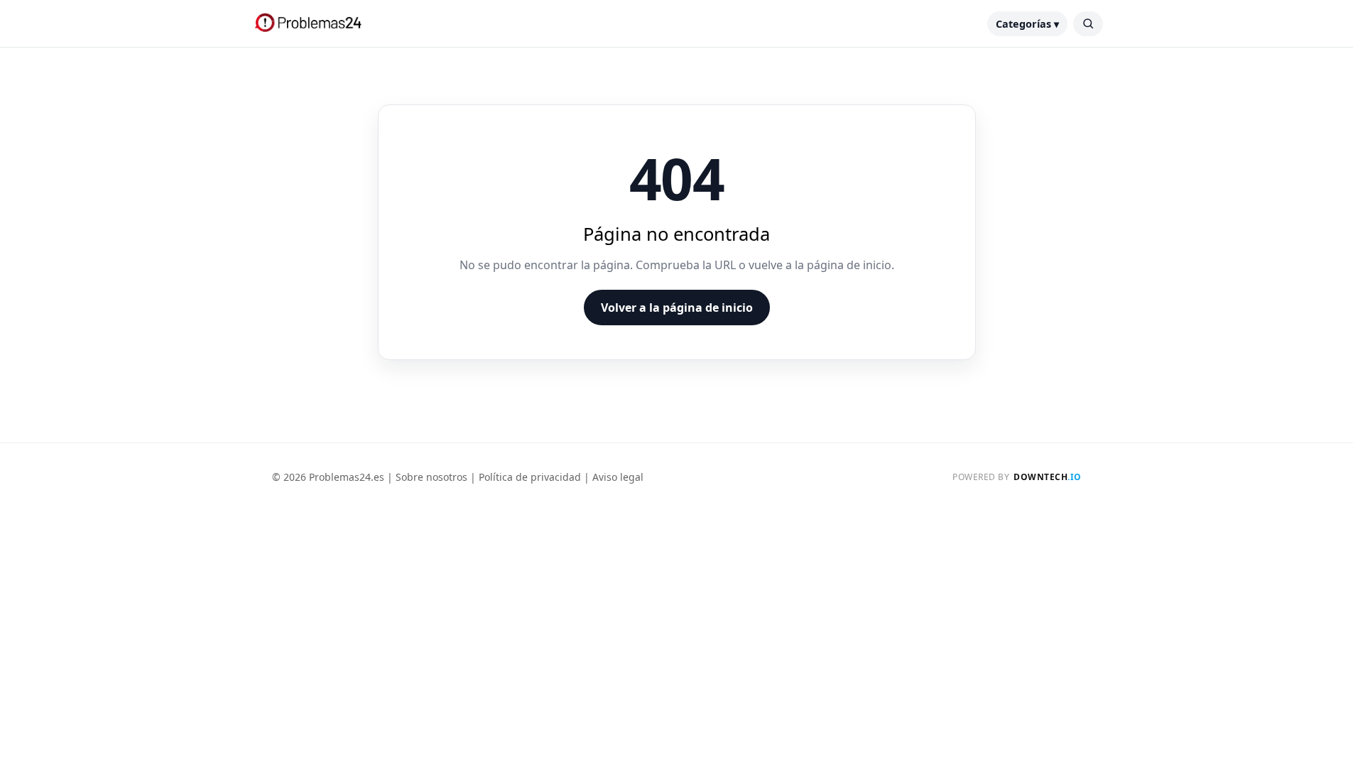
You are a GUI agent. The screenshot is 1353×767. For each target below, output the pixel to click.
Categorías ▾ (1027, 24)
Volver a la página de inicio (677, 307)
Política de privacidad (530, 477)
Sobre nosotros (431, 477)
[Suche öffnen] (1088, 23)
